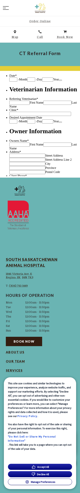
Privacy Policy (27, 416)
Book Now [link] (24, 341)
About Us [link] (15, 352)
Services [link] (14, 370)
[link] (40, 8)
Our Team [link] (15, 361)
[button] (6, 8)
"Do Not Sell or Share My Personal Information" (32, 438)
